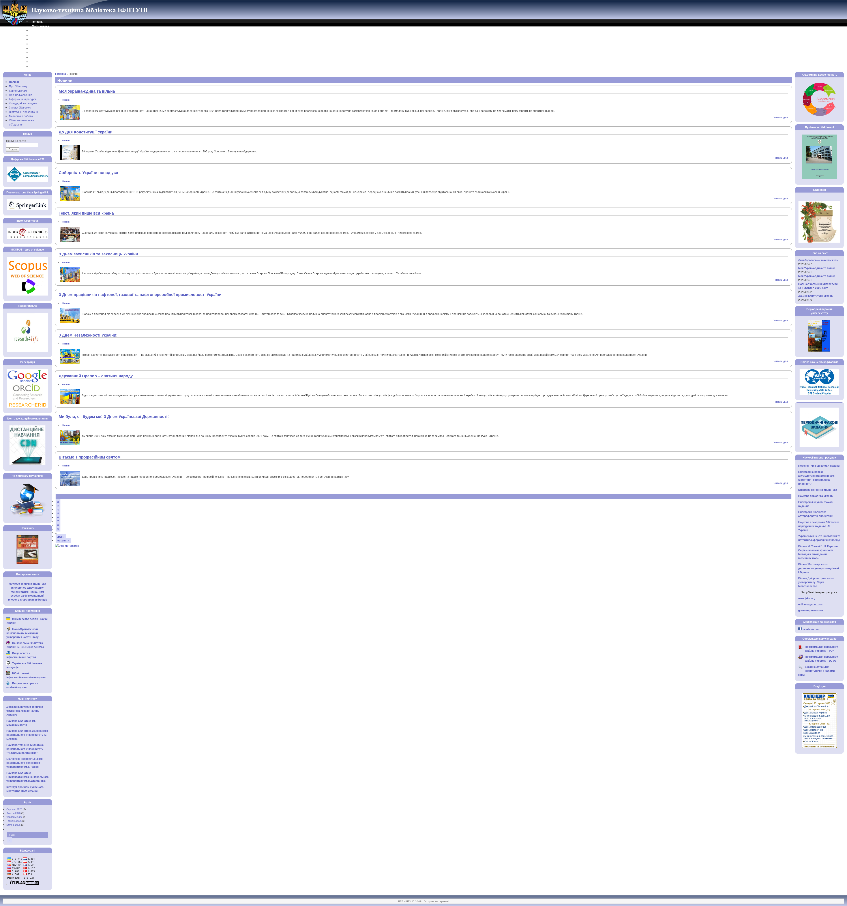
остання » (63, 540)
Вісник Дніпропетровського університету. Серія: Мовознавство (816, 582)
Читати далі (781, 117)
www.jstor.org (806, 598)
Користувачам (18, 90)
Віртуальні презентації (23, 112)
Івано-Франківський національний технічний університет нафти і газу (22, 633)
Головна (37, 22)
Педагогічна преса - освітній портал (22, 685)
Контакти (37, 30)
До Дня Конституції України (85, 132)
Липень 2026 (13, 813)
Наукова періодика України (815, 496)
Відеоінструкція (42, 66)
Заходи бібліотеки (20, 107)
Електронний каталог (46, 39)
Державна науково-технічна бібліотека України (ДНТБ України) (24, 711)
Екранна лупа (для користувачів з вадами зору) (816, 671)
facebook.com (811, 629)
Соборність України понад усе (88, 172)
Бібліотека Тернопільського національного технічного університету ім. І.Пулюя (24, 763)
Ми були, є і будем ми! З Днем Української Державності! (114, 416)
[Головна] (15, 25)
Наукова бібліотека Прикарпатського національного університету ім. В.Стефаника (27, 777)
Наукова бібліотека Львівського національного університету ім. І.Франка (27, 735)
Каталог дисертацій (44, 48)
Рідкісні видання (42, 53)
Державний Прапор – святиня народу (96, 376)
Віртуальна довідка (45, 35)
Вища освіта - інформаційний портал (21, 655)
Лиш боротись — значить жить (818, 260)
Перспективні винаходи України (819, 466)
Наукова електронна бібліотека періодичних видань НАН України (818, 526)
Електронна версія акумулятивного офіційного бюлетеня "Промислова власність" (816, 478)
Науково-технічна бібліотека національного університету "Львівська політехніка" (25, 749)
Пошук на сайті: (16, 140)
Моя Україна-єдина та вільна (87, 91)
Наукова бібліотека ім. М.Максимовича (21, 723)
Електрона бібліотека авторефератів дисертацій (815, 514)
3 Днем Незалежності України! (88, 335)
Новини (14, 82)
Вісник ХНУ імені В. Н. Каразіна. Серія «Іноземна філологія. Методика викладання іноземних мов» (818, 552)
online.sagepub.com (810, 604)
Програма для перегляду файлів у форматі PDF (821, 649)
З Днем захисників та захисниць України (98, 254)
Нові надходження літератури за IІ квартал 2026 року (818, 286)
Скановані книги (42, 57)
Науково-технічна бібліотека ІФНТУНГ (90, 10)
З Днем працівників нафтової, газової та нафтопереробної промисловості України (140, 294)
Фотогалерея (40, 26)
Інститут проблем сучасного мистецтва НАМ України (24, 789)
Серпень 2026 (14, 809)
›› (9, 840)
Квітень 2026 (13, 824)
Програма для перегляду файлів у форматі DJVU (821, 659)
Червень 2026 (14, 816)
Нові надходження (20, 95)
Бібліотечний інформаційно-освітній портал (26, 675)
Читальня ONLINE (43, 62)
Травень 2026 (14, 820)
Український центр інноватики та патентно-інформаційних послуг (819, 538)
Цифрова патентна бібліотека (817, 490)
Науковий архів (42, 44)
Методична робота (21, 116)
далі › (60, 536)
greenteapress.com (810, 610)
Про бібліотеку (18, 86)
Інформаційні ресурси (23, 99)
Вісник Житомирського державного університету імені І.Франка (818, 568)
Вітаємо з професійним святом (89, 457)
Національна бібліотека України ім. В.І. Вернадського (25, 645)
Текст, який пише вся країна (86, 213)
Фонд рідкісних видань (23, 103)
